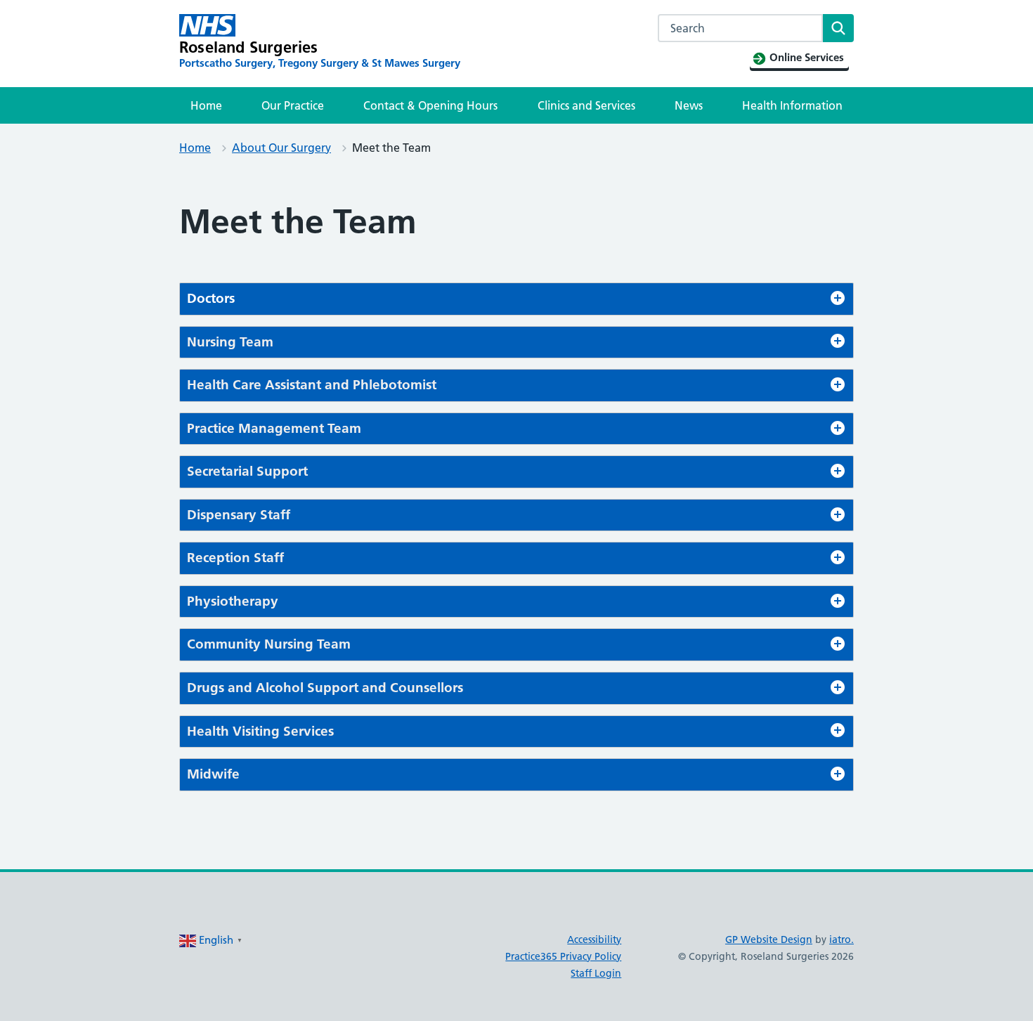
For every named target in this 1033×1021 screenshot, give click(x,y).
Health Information (792, 105)
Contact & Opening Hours (430, 105)
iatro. (841, 939)
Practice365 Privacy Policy (563, 956)
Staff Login (596, 973)
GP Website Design (768, 939)
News (689, 105)
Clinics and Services (586, 105)
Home (206, 105)
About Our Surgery (281, 148)
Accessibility (594, 939)
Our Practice (292, 105)
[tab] (516, 299)
